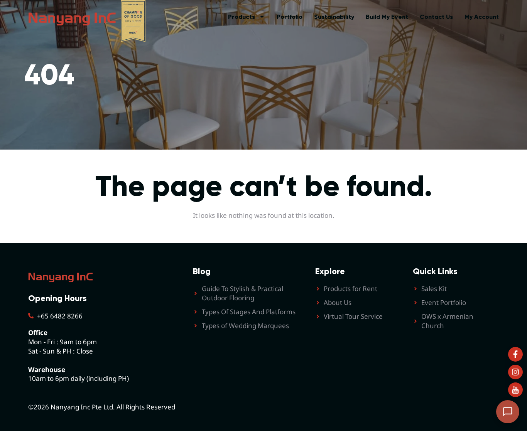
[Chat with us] (507, 411)
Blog (202, 271)
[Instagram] (515, 372)
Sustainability (334, 16)
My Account (482, 16)
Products (241, 16)
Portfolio (289, 16)
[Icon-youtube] (515, 389)
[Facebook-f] (515, 354)
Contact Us (436, 16)
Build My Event (387, 16)
